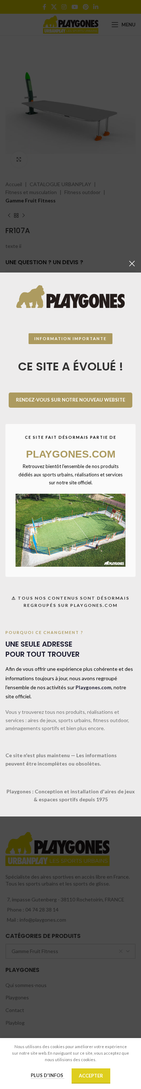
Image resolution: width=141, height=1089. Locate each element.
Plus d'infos (47, 1075)
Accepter (91, 1076)
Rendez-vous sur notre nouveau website (70, 400)
